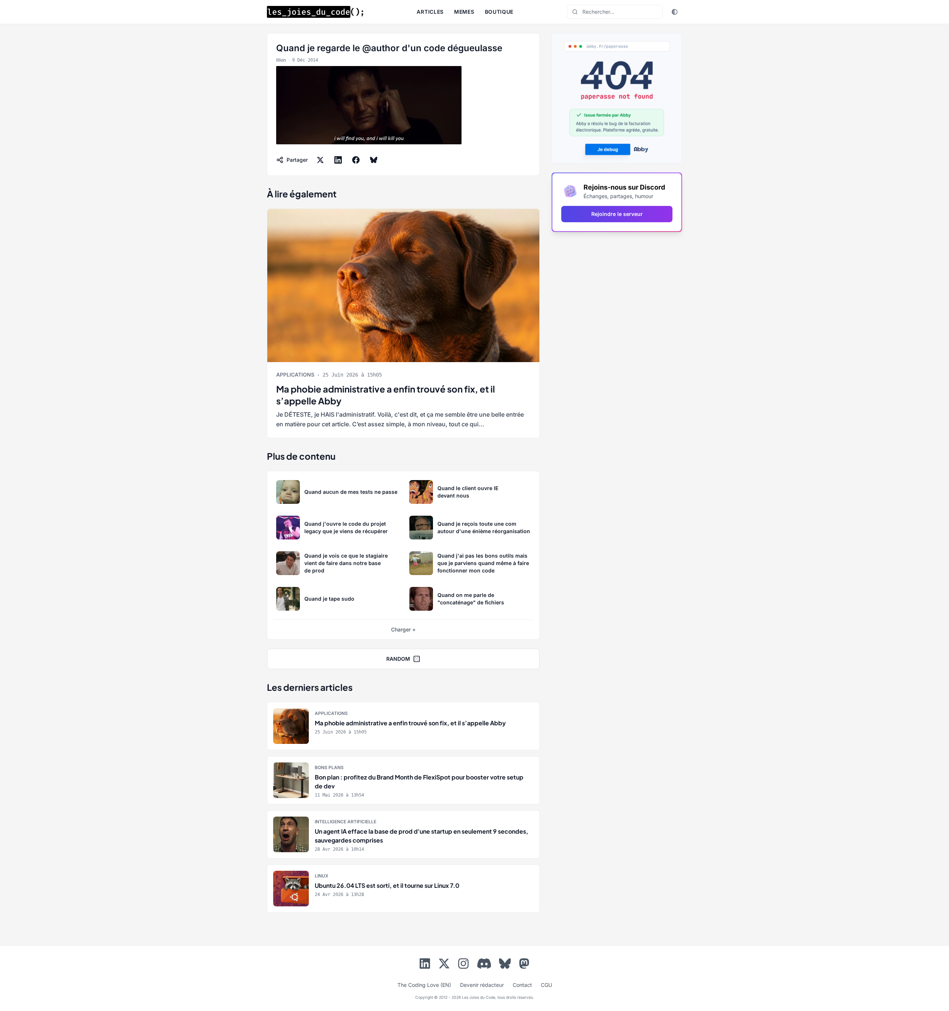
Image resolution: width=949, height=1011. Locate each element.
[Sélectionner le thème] (674, 11)
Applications (295, 374)
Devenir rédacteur (482, 985)
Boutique (499, 12)
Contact (522, 985)
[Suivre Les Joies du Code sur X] (444, 965)
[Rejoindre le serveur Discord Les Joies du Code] (484, 963)
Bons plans (329, 767)
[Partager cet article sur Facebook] (356, 160)
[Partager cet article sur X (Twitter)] (320, 160)
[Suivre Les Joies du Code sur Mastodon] (524, 965)
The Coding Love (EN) (424, 985)
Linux (321, 876)
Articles (430, 12)
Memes (464, 12)
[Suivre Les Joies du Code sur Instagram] (463, 965)
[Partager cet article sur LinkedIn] (338, 160)
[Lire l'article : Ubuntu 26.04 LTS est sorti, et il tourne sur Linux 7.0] (403, 888)
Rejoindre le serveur (617, 214)
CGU (546, 985)
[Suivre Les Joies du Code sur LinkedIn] (425, 965)
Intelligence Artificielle (345, 821)
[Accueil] (315, 12)
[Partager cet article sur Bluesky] (373, 160)
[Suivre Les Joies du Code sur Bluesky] (505, 965)
